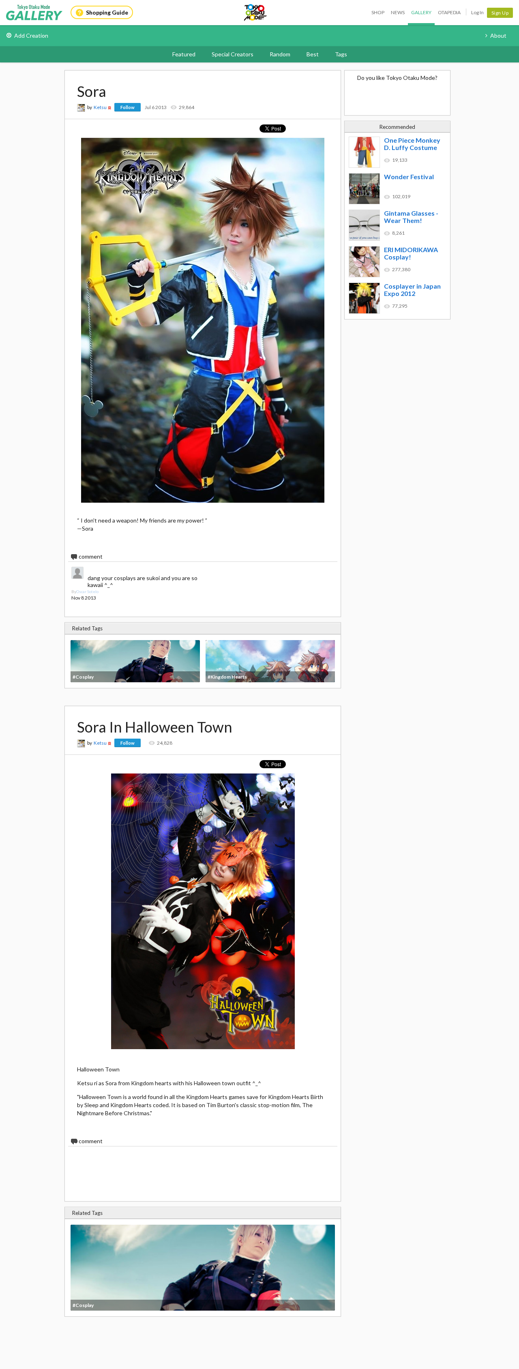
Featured (183, 54)
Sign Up (500, 13)
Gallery (421, 12)
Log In (477, 12)
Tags (341, 54)
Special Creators (232, 54)
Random (280, 54)
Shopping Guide (107, 12)
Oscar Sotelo (87, 591)
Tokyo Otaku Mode (256, 12)
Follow (127, 107)
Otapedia (449, 12)
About (498, 35)
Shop (377, 12)
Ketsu (100, 107)
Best (313, 54)
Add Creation (31, 35)
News (398, 12)
